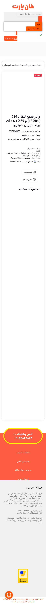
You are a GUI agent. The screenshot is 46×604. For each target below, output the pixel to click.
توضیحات (28, 172)
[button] (23, 244)
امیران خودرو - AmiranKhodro (23, 158)
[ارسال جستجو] (40, 19)
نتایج (38, 24)
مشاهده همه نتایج (34, 29)
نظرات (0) (27, 179)
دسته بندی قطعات (28, 65)
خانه (40, 65)
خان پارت (23, 602)
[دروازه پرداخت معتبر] (23, 582)
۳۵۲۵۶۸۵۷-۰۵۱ (22, 513)
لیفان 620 (36, 156)
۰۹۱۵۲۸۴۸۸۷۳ (23, 511)
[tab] (30, 172)
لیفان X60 (27, 156)
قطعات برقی (13, 65)
